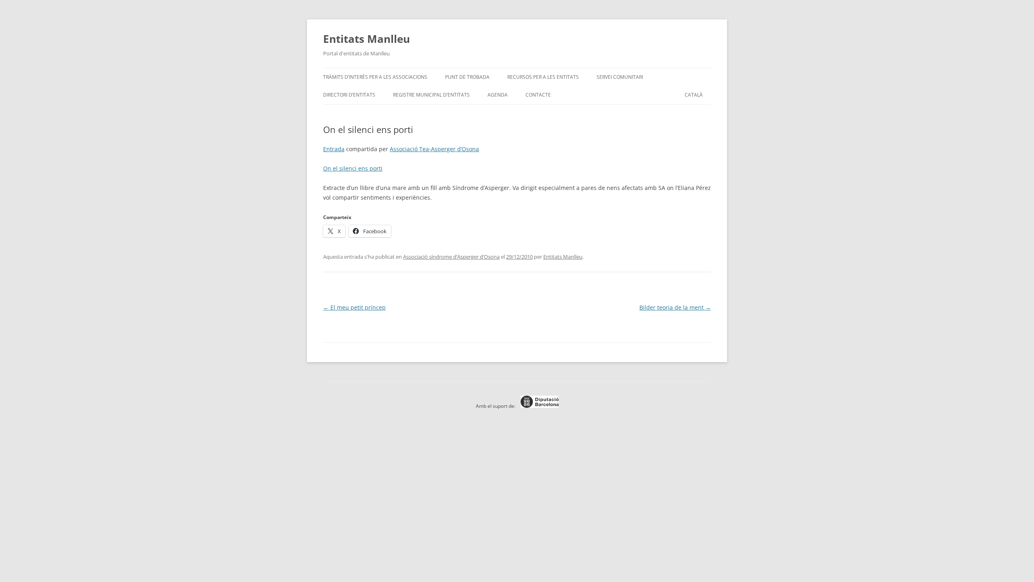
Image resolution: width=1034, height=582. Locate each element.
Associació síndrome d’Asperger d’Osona (451, 256)
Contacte (538, 94)
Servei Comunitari (620, 77)
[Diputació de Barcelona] (538, 406)
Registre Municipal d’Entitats (431, 94)
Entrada (334, 149)
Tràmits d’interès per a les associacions (375, 77)
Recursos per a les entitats (543, 77)
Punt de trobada (467, 77)
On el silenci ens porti (352, 168)
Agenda (498, 94)
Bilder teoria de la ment (675, 307)
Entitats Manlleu (366, 39)
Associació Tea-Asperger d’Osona (434, 149)
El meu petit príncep (354, 307)
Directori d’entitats (349, 94)
